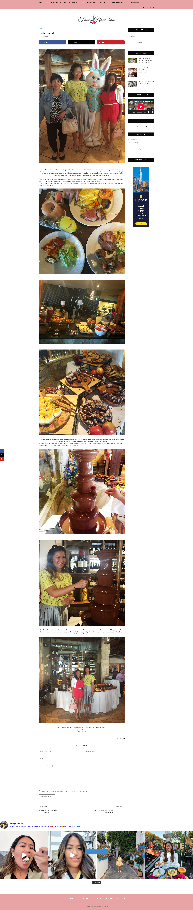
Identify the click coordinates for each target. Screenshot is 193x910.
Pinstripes (70, 179)
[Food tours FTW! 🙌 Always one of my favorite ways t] (24, 855)
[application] (141, 106)
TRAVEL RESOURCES (88, 2)
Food (40, 29)
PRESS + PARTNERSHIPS (119, 2)
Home (41, 2)
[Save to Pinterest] (2, 459)
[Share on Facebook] (2, 451)
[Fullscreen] (152, 112)
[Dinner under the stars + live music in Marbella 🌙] (169, 855)
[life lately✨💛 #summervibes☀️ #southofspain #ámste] (121, 855)
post (61, 172)
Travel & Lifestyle (52, 2)
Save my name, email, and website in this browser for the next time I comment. (65, 791)
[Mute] (148, 112)
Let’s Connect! (136, 2)
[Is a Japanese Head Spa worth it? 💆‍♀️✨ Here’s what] (72, 855)
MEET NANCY (104, 2)
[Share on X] (2, 455)
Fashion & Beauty (70, 2)
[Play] (130, 112)
